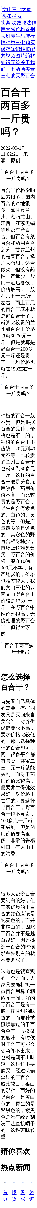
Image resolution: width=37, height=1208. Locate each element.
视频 (10, 55)
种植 (25, 49)
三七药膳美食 (20, 69)
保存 (5, 49)
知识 (15, 49)
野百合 (27, 75)
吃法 (26, 22)
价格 (20, 29)
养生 (15, 36)
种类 (10, 42)
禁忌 (10, 29)
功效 (17, 22)
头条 (5, 22)
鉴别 (30, 29)
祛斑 (5, 36)
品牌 (25, 36)
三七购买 (25, 42)
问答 (15, 62)
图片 (20, 55)
